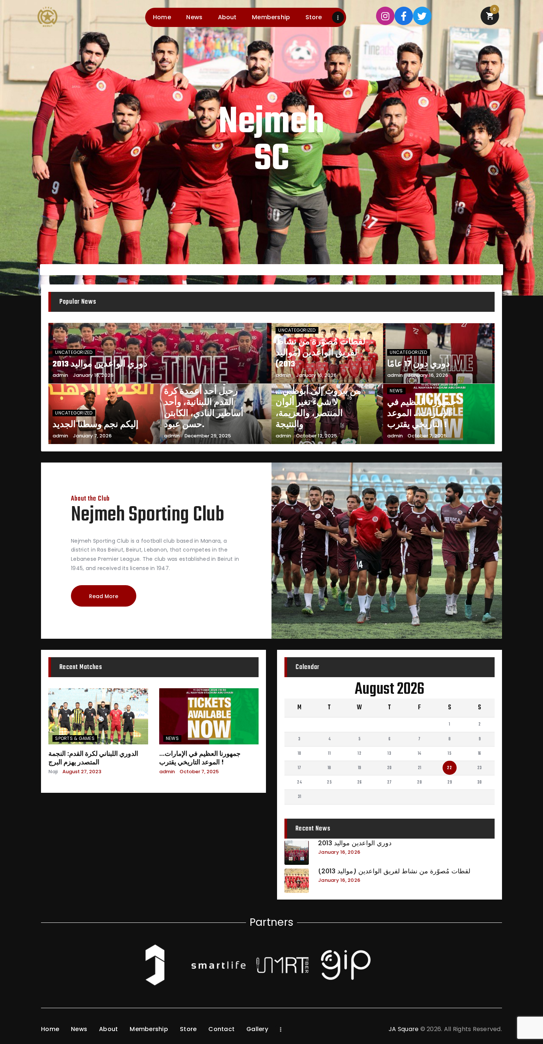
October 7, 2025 (427, 435)
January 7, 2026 (92, 435)
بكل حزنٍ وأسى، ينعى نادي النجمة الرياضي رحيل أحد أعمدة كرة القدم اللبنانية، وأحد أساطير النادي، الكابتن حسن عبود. (209, 397)
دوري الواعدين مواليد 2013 (99, 364)
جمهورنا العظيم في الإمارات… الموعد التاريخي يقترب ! (422, 413)
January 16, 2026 (93, 375)
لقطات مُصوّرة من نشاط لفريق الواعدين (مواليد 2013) (320, 353)
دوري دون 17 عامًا (418, 364)
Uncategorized (73, 352)
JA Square (404, 1029)
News (396, 391)
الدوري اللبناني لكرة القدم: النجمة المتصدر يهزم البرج (93, 758)
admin (60, 375)
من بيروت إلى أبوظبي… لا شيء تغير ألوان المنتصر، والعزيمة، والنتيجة (318, 408)
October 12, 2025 (316, 435)
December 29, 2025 (207, 435)
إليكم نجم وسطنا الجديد (95, 424)
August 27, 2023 (81, 771)
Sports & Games (75, 738)
